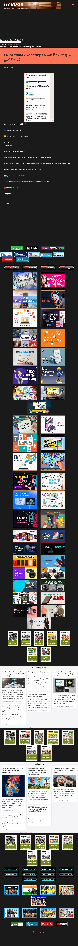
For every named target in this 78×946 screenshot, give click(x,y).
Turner (13, 12)
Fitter (21, 12)
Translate (16, 44)
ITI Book (14, 4)
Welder (53, 12)
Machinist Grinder (41, 12)
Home (5, 12)
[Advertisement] (39, 27)
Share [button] (70, 199)
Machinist (29, 12)
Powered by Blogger (40, 932)
